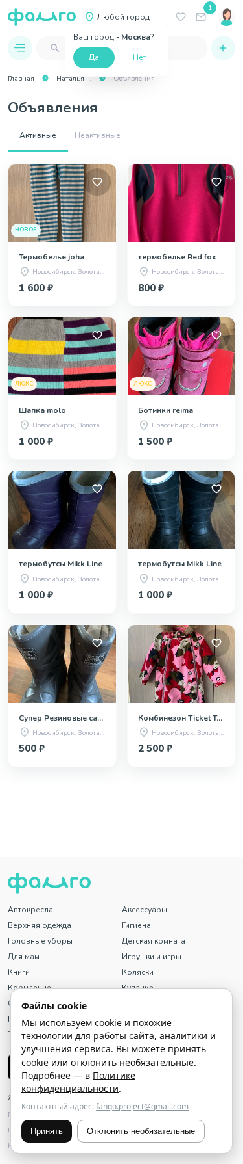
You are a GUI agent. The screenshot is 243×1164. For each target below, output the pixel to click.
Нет (139, 57)
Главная (21, 78)
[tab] (38, 136)
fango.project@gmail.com (142, 1106)
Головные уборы (40, 941)
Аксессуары (144, 910)
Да (94, 57)
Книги (19, 972)
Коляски (138, 972)
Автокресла (30, 910)
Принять (46, 1131)
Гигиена (136, 925)
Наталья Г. (73, 78)
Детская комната (153, 941)
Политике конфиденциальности (78, 1081)
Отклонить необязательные (141, 1131)
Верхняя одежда (39, 925)
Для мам (24, 956)
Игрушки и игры (151, 956)
